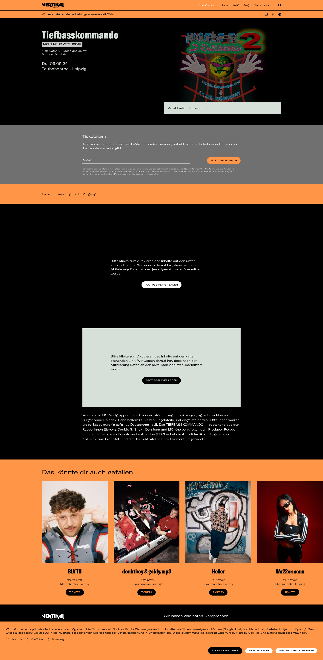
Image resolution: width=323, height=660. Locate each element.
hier (157, 174)
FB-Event (194, 108)
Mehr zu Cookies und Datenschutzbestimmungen (271, 632)
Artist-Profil (176, 108)
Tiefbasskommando (80, 34)
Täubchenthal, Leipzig (64, 68)
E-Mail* (87, 160)
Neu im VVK (230, 5)
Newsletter (261, 5)
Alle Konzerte (208, 5)
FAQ (246, 5)
